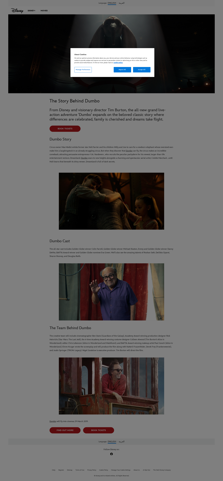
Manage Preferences (83, 69)
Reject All (122, 69)
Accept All (142, 69)
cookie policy (118, 63)
